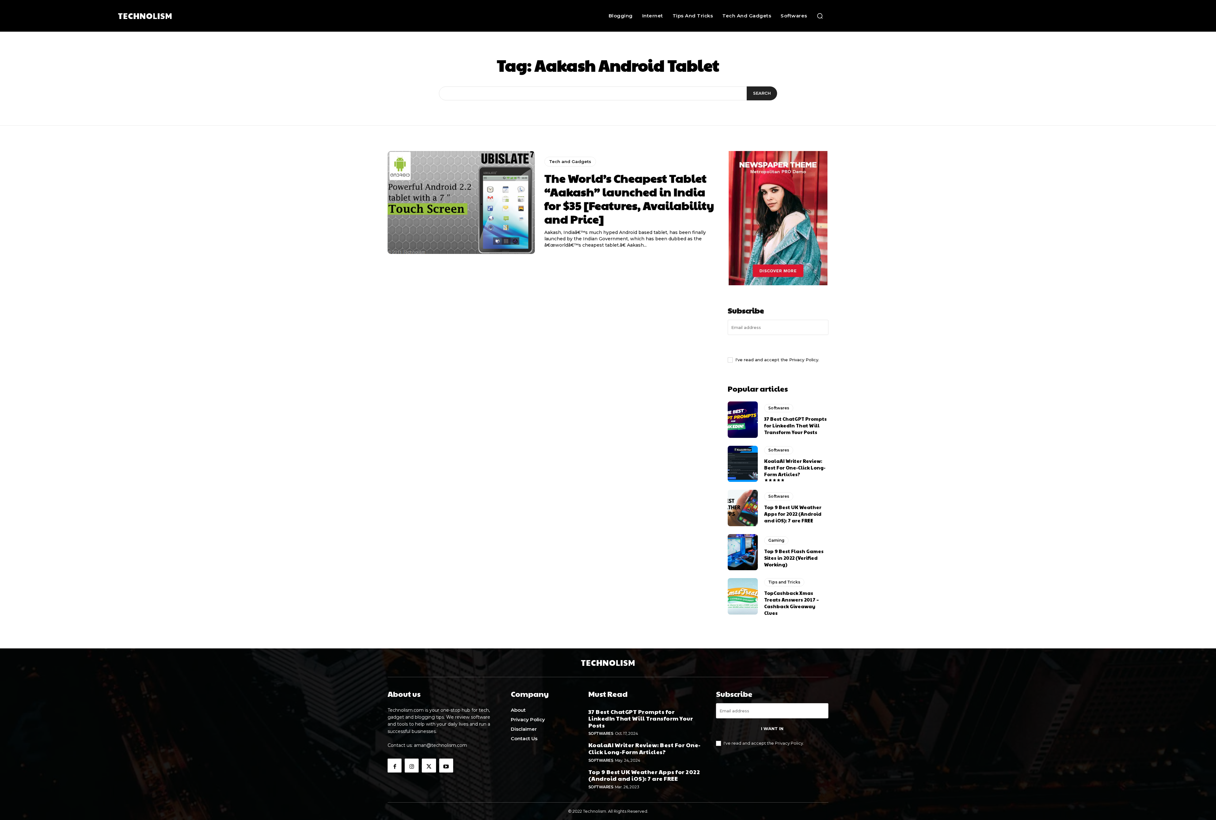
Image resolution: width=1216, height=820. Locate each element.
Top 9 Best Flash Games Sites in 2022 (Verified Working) (794, 558)
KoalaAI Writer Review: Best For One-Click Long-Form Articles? (795, 467)
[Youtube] (446, 766)
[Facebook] (395, 766)
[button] (820, 15)
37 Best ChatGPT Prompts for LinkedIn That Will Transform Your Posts (795, 425)
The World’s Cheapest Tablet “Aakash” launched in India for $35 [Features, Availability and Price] (629, 198)
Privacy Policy (803, 359)
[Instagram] (412, 766)
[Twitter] (429, 766)
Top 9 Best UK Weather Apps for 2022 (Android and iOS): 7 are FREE (792, 514)
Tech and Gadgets (570, 161)
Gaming (776, 540)
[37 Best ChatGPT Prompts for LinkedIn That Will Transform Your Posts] (743, 419)
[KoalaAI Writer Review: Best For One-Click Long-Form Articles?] (743, 464)
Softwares (778, 408)
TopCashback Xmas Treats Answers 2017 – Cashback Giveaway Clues (791, 603)
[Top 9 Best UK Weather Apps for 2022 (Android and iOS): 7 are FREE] (743, 508)
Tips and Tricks (784, 582)
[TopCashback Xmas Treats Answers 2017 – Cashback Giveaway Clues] (743, 596)
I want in (778, 345)
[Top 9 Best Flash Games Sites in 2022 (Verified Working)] (743, 552)
